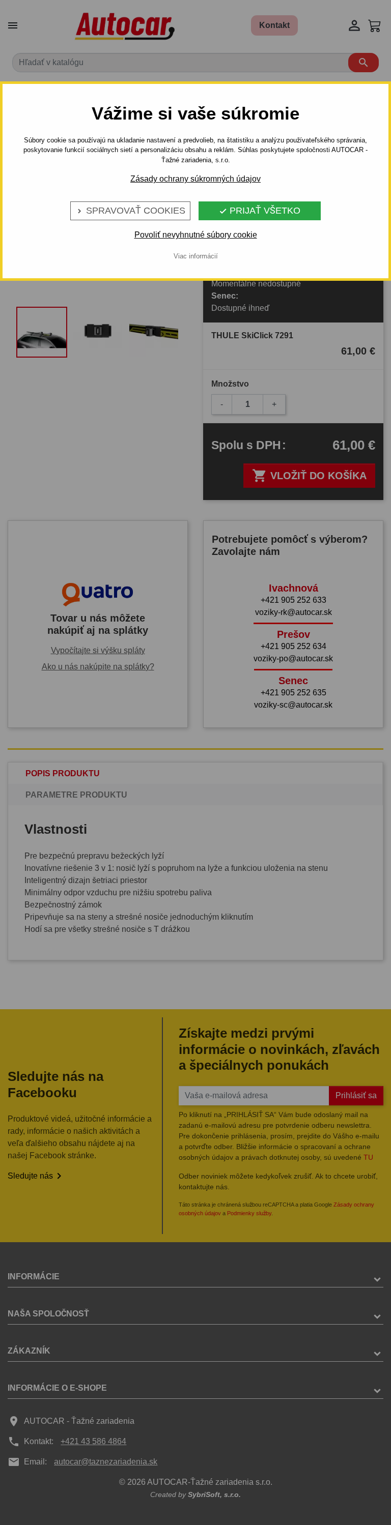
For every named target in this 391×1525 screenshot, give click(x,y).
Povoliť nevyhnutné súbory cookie (195, 234)
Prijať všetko (259, 211)
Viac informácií (196, 256)
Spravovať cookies (130, 211)
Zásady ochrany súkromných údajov (195, 178)
